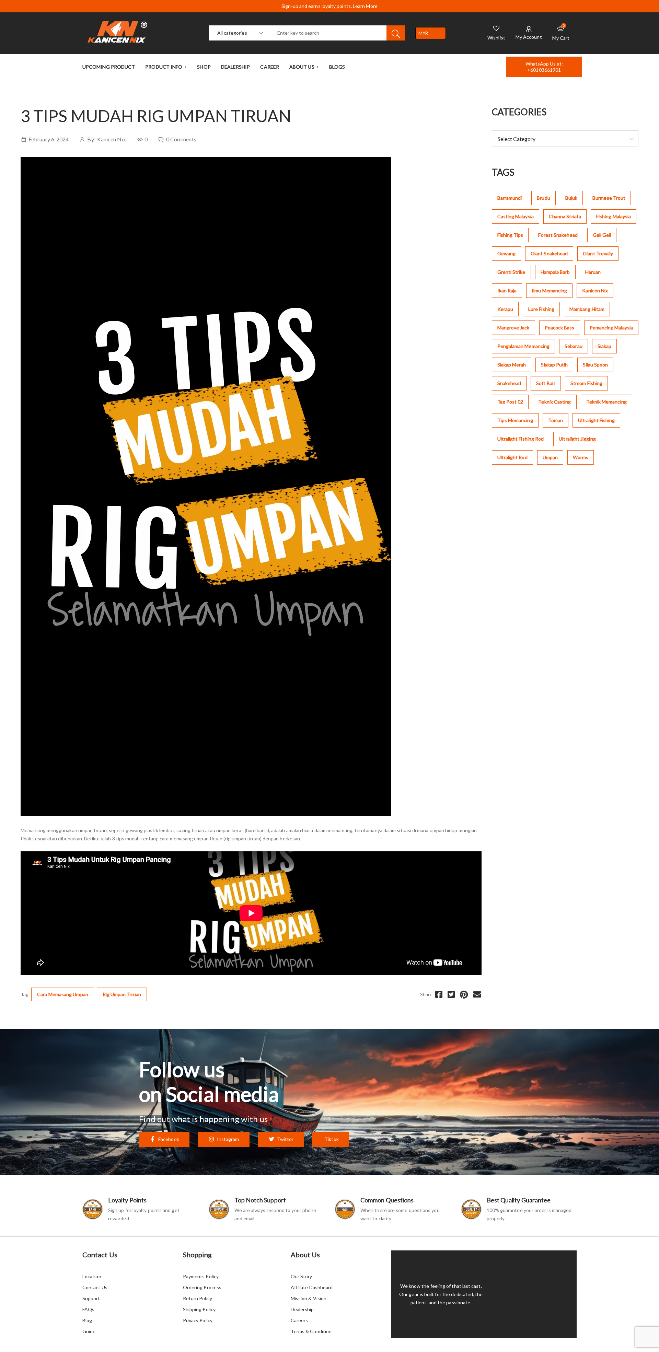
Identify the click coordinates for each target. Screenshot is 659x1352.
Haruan (593, 272)
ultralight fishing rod (520, 439)
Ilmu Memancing (549, 290)
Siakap (604, 346)
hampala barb (555, 272)
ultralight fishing (596, 420)
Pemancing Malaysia (611, 327)
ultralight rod (512, 457)
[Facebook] (438, 994)
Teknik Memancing (606, 402)
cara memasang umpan (62, 994)
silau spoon (595, 365)
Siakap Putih (554, 365)
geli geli (602, 235)
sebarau (573, 346)
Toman (555, 420)
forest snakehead (557, 235)
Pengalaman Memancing (523, 346)
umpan (550, 457)
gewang (506, 253)
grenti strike (511, 272)
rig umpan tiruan (122, 994)
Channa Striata (565, 216)
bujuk (571, 198)
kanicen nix (595, 290)
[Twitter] (451, 994)
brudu (543, 198)
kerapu (505, 309)
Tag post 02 (510, 402)
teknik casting (554, 402)
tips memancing (515, 420)
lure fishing (541, 309)
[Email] (477, 994)
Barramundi (509, 198)
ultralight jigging (577, 439)
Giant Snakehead (549, 253)
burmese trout (608, 198)
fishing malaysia (613, 216)
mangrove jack (513, 327)
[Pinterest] (464, 994)
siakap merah (511, 365)
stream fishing (586, 383)
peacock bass (560, 327)
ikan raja (507, 290)
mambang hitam (586, 309)
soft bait (545, 383)
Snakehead (509, 383)
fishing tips (510, 235)
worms (580, 457)
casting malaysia (515, 216)
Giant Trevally (598, 253)
